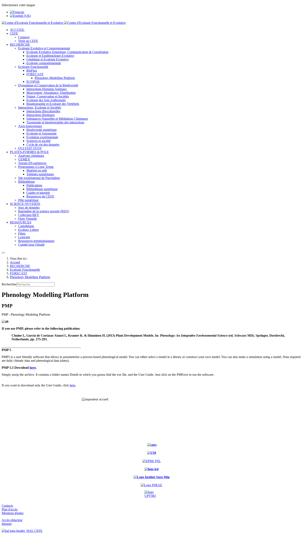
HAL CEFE (33, 531)
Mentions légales (12, 513)
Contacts (7, 505)
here (33, 367)
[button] (14, 33)
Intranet (7, 524)
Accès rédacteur (12, 520)
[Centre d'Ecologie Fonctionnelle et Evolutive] (64, 22)
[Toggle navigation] (3, 252)
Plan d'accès (10, 509)
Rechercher (9, 284)
